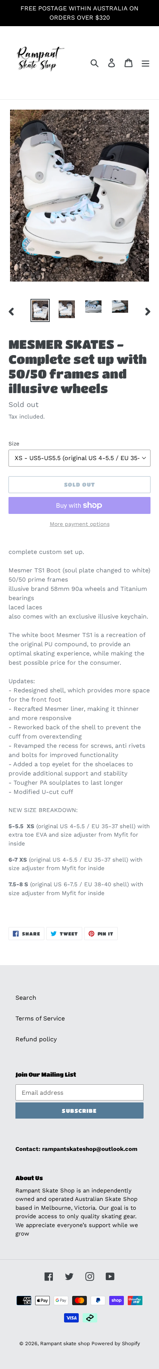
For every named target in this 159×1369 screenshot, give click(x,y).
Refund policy (36, 1039)
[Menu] (145, 63)
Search (25, 997)
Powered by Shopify (115, 1343)
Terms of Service (40, 1018)
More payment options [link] (80, 524)
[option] (40, 310)
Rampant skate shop (65, 1343)
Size (13, 443)
